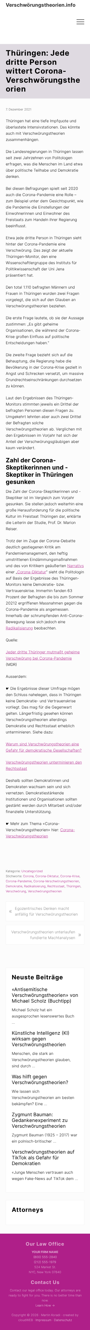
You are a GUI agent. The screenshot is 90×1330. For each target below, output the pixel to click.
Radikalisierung (19, 628)
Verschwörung (16, 891)
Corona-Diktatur (31, 571)
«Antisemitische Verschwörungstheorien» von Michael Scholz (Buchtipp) (45, 995)
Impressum (43, 1320)
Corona (28, 876)
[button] (80, 22)
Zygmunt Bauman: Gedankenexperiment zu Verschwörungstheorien (40, 1120)
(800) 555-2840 (45, 1257)
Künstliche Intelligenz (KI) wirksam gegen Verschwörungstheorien (40, 1038)
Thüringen (73, 886)
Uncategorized (32, 871)
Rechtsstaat (56, 886)
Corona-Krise (69, 876)
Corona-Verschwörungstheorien (56, 881)
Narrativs (75, 565)
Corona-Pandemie (19, 881)
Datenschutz (63, 1320)
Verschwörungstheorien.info (41, 5)
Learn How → (45, 1305)
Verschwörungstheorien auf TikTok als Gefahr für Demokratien (43, 1157)
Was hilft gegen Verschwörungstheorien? (40, 1079)
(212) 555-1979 (45, 1262)
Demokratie (14, 886)
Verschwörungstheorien (45, 891)
